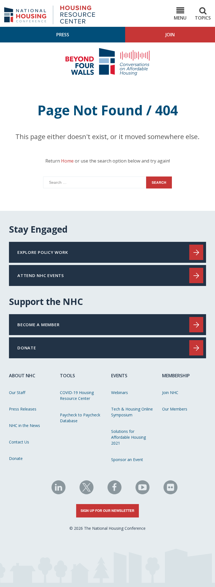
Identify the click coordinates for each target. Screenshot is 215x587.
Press (62, 35)
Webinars (119, 392)
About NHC (22, 376)
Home (67, 161)
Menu (180, 18)
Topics (203, 18)
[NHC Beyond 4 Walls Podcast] (107, 74)
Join (170, 35)
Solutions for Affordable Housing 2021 (128, 437)
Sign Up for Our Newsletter (107, 510)
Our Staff (17, 392)
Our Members (174, 409)
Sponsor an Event (127, 459)
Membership (176, 376)
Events (119, 376)
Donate (16, 458)
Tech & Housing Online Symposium (132, 411)
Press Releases (22, 409)
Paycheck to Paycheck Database (80, 417)
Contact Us (19, 442)
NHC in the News (24, 425)
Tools (67, 376)
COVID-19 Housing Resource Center (77, 395)
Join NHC (170, 392)
